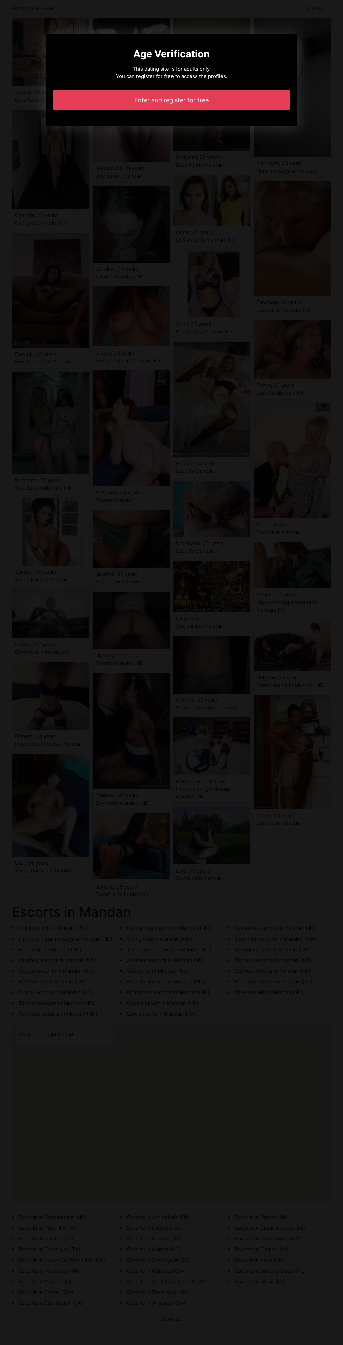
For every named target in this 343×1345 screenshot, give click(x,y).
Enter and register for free (171, 100)
